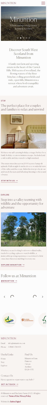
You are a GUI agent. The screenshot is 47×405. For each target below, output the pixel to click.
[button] (43, 3)
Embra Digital (15, 402)
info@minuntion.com (16, 343)
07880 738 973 (14, 347)
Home (3, 359)
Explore (4, 366)
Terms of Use (14, 396)
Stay (2, 362)
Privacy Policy (25, 396)
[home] (8, 3)
